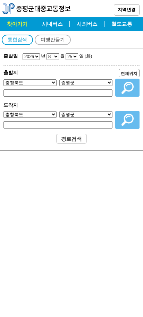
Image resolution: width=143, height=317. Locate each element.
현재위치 (129, 73)
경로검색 (71, 139)
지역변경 (127, 9)
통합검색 (17, 39)
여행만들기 (53, 39)
